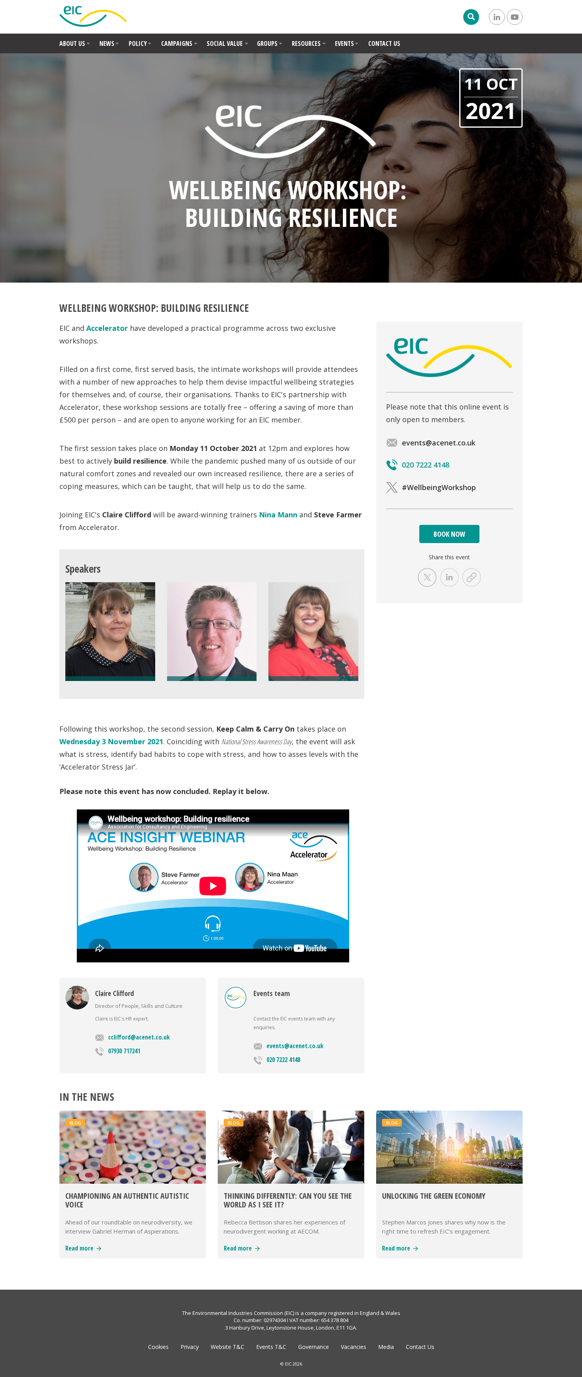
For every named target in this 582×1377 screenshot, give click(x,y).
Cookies (158, 1347)
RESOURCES (306, 43)
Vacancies (353, 1347)
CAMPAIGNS (176, 43)
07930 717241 (124, 1051)
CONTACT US (384, 43)
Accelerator (107, 328)
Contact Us (420, 1347)
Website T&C (227, 1347)
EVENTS (344, 43)
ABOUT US (72, 43)
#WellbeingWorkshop (439, 487)
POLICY (138, 43)
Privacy (190, 1347)
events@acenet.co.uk (294, 1045)
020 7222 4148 (283, 1059)
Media (386, 1347)
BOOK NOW (449, 534)
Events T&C (271, 1347)
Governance (313, 1347)
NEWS (106, 43)
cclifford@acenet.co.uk (139, 1037)
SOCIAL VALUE (225, 43)
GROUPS (267, 43)
